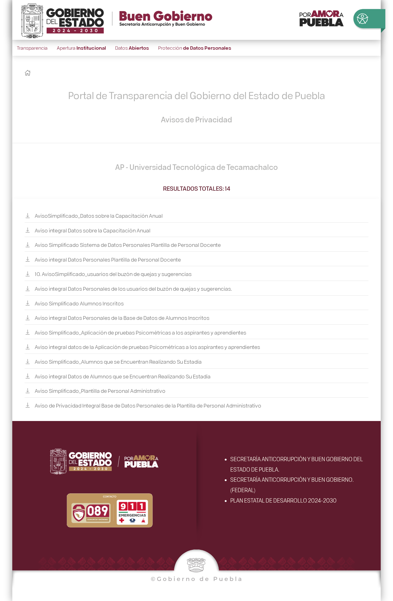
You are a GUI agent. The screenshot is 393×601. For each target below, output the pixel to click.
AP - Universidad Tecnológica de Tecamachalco (196, 167)
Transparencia (32, 47)
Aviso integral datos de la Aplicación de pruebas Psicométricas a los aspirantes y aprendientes (147, 346)
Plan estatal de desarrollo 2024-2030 (283, 500)
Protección (194, 47)
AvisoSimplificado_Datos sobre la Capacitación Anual (99, 215)
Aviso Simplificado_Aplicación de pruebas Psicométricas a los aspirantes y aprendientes (140, 331)
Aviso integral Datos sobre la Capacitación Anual (92, 229)
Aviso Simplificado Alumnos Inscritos (79, 302)
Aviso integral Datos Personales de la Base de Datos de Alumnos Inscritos (122, 317)
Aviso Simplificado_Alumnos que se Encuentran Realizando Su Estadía (118, 361)
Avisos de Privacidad (196, 119)
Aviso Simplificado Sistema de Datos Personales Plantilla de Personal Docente (128, 244)
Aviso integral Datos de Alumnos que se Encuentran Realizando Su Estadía (123, 375)
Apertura (81, 47)
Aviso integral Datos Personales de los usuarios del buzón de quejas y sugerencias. (133, 288)
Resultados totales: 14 (196, 188)
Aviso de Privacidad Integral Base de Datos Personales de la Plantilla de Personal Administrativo (148, 404)
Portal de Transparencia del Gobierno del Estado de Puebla (196, 94)
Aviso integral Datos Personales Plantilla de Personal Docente (108, 258)
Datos (132, 47)
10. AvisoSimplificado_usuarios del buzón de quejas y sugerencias (113, 273)
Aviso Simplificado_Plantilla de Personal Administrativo (100, 390)
